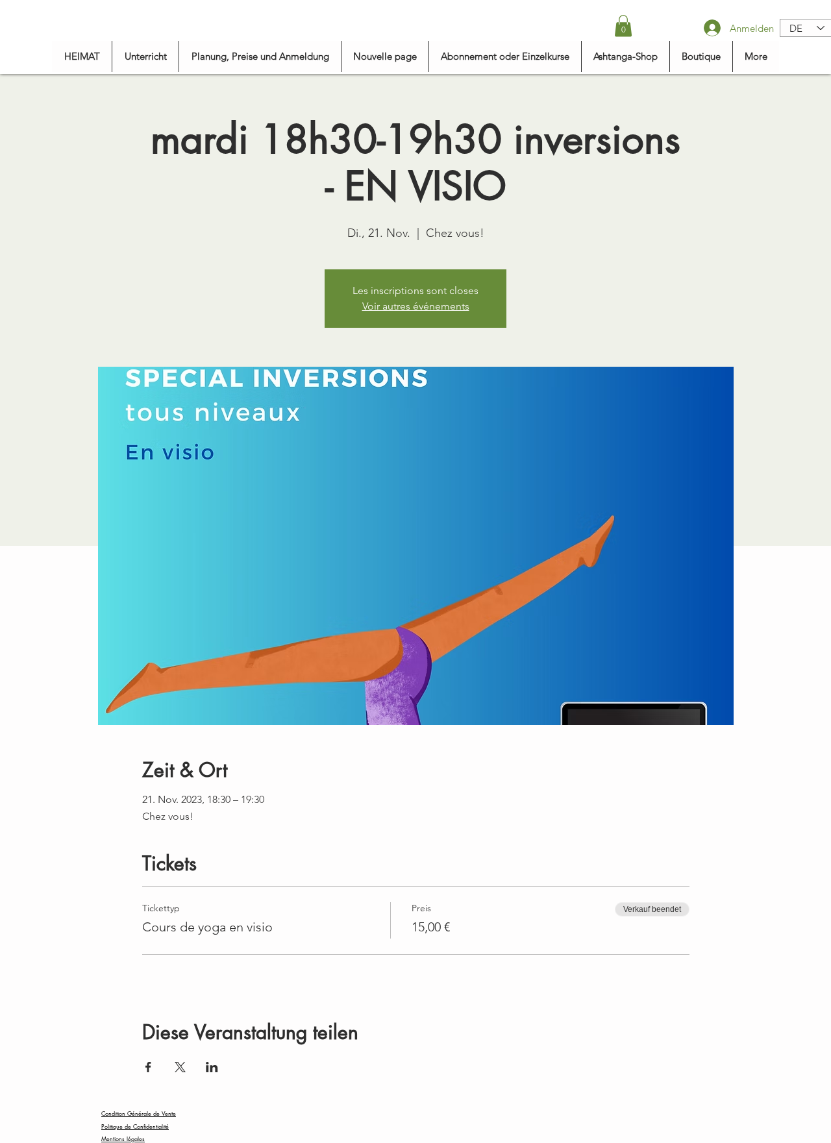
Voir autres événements (415, 306)
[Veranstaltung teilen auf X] (180, 1067)
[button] (623, 25)
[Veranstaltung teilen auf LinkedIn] (212, 1067)
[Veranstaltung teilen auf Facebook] (148, 1067)
